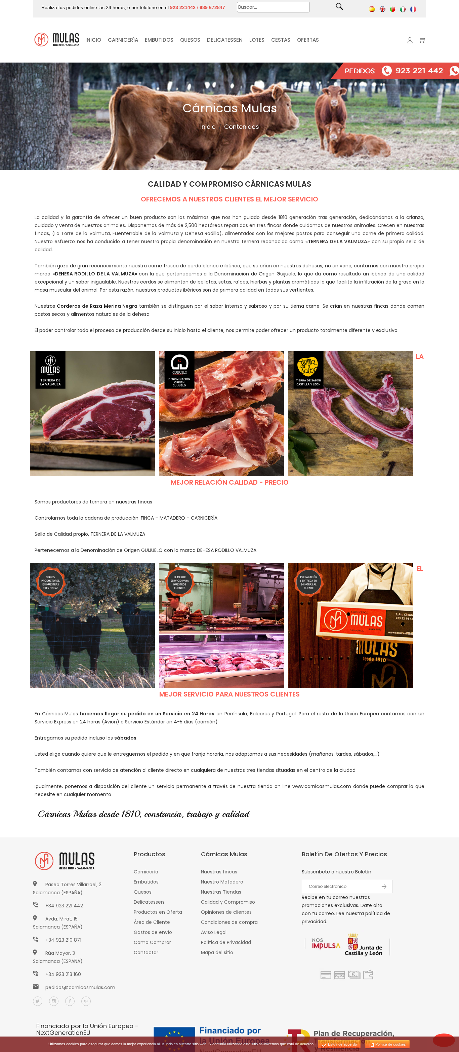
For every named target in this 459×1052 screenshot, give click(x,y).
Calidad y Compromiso (228, 902)
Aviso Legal (213, 932)
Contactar (146, 952)
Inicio (208, 126)
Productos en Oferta (158, 912)
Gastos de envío (153, 932)
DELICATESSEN (225, 39)
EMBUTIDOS (159, 39)
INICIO (93, 39)
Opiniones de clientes (226, 912)
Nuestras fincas (219, 871)
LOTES (256, 39)
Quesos (143, 892)
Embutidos (146, 881)
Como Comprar (152, 942)
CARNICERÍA (123, 39)
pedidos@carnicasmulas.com (80, 987)
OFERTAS (308, 39)
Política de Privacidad (226, 942)
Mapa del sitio (217, 952)
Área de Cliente (152, 922)
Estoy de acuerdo (342, 1044)
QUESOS (190, 39)
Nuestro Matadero (222, 881)
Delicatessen (149, 902)
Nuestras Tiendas (221, 892)
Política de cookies (390, 1044)
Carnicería (146, 871)
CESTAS (280, 39)
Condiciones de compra (229, 922)
